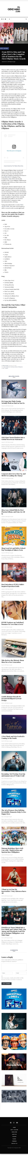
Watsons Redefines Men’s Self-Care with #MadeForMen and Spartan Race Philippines (12, 850)
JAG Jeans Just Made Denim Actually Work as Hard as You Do (13, 402)
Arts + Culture (4, 48)
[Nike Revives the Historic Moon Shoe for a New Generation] (14, 648)
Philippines (20, 366)
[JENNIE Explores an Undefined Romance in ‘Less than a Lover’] (14, 610)
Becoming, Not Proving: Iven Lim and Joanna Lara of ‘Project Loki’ (13, 775)
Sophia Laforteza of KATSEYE (15, 81)
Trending (14, 1141)
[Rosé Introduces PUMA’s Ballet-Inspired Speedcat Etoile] (14, 572)
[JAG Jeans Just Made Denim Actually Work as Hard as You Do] (14, 389)
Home (14, 1127)
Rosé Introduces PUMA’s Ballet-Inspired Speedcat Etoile (12, 585)
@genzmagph (12, 61)
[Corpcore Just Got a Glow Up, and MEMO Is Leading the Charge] (14, 461)
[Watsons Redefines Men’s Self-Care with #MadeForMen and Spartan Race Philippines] (14, 836)
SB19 (5, 177)
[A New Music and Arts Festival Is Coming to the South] (14, 724)
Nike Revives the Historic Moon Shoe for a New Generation (12, 661)
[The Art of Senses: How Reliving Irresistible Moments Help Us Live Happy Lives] (14, 798)
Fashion (14, 1136)
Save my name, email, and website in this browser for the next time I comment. (12, 978)
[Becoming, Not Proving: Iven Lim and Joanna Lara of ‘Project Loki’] (14, 761)
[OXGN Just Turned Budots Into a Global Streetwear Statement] (14, 425)
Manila (16, 366)
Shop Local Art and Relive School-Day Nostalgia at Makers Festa (13, 549)
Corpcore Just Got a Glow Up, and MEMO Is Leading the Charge (13, 475)
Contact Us (14, 1143)
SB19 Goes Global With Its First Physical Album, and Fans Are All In (13, 512)
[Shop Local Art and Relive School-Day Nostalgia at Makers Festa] (14, 536)
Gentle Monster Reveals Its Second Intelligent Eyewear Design (11, 698)
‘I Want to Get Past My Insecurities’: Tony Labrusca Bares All (13, 891)
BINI (8, 177)
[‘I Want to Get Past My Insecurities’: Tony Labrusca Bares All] (14, 876)
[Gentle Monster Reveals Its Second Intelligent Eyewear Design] (14, 684)
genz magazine (7, 366)
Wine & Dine (14, 1132)
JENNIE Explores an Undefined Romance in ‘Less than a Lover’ (12, 623)
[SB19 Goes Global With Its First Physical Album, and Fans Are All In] (14, 497)
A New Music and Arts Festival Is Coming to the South (12, 737)
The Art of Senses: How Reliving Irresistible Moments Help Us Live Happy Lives (13, 812)
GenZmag (12, 366)
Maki (10, 179)
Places (14, 1138)
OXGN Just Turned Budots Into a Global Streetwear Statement (13, 438)
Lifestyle (14, 1134)
